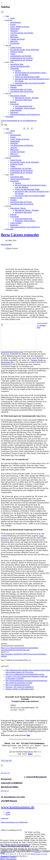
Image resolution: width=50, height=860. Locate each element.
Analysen (13, 35)
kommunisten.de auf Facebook (21, 58)
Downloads (14, 104)
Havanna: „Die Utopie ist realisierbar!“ (20, 687)
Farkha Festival (16, 47)
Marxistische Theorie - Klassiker (27, 98)
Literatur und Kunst (17, 39)
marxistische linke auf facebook (21, 91)
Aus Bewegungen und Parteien (21, 33)
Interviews (14, 41)
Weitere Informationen (8, 859)
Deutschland (14, 29)
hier (30, 754)
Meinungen (14, 37)
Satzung (18, 71)
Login (8, 812)
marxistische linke (16, 64)
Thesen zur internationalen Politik (27, 77)
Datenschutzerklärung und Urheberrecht (25, 114)
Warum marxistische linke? (20, 66)
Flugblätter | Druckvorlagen (25, 108)
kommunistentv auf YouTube (20, 56)
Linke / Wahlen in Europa (19, 27)
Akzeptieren (4, 857)
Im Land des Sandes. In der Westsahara (24, 50)
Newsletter (9, 117)
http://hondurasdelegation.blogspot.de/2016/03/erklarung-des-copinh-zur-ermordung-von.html (27, 682)
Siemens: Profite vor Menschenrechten (20, 689)
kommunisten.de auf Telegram (21, 60)
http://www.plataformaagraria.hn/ (18, 685)
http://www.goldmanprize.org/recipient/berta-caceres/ (25, 674)
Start (7, 16)
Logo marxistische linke (23, 106)
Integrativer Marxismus (23, 100)
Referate (13, 102)
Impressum (14, 112)
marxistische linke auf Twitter (21, 89)
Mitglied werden (16, 85)
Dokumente (14, 68)
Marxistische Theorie (18, 96)
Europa (13, 24)
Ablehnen (13, 857)
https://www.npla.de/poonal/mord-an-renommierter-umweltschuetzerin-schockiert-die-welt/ (20, 649)
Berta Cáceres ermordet (20, 235)
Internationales (15, 22)
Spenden (13, 87)
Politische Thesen (16, 52)
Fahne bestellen (16, 110)
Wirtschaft (14, 31)
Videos (12, 54)
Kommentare (15, 43)
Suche (12, 18)
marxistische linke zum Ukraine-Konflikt (30, 83)
